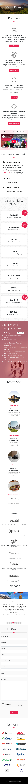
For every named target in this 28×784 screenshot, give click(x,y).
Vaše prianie (4, 679)
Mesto (2, 673)
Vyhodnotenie (14, 46)
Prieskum (14, 97)
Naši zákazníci (14, 70)
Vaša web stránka (6, 661)
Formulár (20, 333)
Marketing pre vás (14, 123)
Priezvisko (3, 642)
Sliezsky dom (14, 405)
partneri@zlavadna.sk (17, 781)
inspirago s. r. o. (14, 780)
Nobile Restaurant (14, 495)
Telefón (3, 648)
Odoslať (14, 713)
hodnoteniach (6, 172)
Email (2, 654)
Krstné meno (4, 636)
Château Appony (14, 435)
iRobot (14, 465)
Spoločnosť (4, 667)
